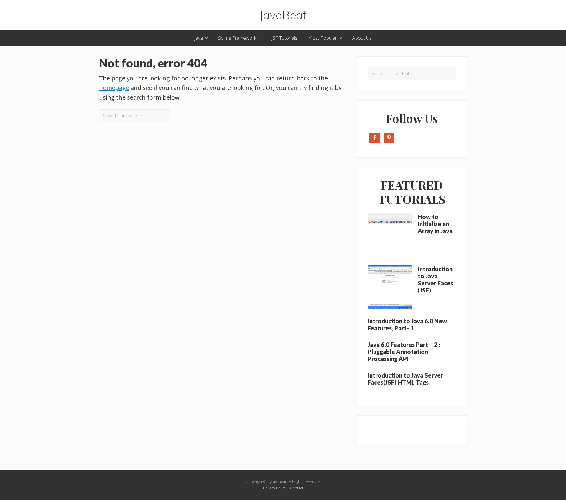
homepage (114, 88)
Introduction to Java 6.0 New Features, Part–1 (407, 324)
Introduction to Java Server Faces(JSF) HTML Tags (405, 379)
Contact (296, 488)
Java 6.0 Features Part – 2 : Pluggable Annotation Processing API (404, 351)
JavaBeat (283, 15)
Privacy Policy (274, 488)
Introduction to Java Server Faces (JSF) (435, 279)
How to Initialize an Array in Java (435, 223)
